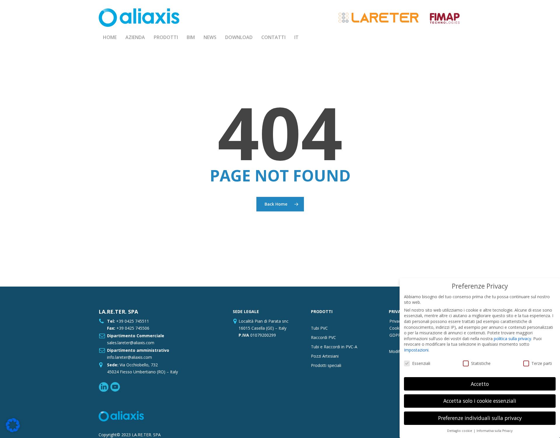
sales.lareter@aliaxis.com (130, 342)
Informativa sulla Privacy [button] (494, 431)
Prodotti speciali (326, 365)
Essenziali (421, 363)
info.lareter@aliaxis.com (129, 357)
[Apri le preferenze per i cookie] (13, 430)
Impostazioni (416, 350)
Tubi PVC (319, 328)
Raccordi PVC (323, 337)
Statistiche (481, 363)
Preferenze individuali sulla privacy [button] (480, 417)
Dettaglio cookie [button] (460, 431)
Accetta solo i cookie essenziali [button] (479, 400)
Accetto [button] (480, 383)
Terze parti (541, 363)
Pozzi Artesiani (325, 356)
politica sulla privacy (512, 338)
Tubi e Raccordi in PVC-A (334, 346)
